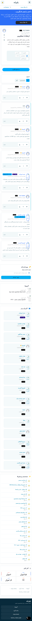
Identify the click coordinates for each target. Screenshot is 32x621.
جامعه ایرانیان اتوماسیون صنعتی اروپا (17, 291)
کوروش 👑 (22, 345)
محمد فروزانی (22, 313)
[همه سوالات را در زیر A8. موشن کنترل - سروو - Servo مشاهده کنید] (16, 544)
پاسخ (5, 97)
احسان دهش (22, 431)
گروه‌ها (27, 588)
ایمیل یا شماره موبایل (26, 269)
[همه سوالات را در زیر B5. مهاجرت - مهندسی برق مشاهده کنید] (16, 554)
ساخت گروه (21, 588)
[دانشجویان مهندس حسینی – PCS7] (28, 298)
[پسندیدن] (4, 34)
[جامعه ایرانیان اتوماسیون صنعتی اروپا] (28, 290)
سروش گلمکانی (21, 441)
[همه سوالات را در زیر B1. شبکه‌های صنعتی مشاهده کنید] (16, 521)
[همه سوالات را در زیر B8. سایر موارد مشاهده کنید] (16, 493)
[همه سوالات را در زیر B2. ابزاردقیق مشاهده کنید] (16, 526)
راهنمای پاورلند (14, 588)
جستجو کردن (6, 7)
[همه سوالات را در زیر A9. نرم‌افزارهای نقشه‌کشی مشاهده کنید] (16, 512)
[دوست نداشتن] (4, 40)
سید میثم (23, 366)
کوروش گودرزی (21, 388)
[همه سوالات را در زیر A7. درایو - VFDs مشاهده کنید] (16, 507)
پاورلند (16, 2)
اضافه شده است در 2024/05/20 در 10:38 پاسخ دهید (16, 218)
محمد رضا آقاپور (21, 334)
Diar (24, 420)
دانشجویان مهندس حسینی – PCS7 (18, 299)
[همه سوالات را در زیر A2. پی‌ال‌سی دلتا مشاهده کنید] (16, 535)
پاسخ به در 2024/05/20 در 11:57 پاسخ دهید (18, 131)
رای (28, 80)
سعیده (23, 409)
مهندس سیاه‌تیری (21, 323)
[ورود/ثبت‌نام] (2, 2)
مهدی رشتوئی (22, 356)
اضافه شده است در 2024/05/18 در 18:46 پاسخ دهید (16, 244)
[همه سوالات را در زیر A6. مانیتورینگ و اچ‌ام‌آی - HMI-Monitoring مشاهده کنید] (16, 484)
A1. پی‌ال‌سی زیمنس (24, 33)
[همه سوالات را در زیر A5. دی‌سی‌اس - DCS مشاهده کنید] (16, 540)
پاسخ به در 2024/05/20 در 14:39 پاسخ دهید (18, 197)
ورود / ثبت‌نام (16, 277)
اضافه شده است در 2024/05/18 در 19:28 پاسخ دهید (16, 176)
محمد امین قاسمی (21, 462)
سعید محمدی (22, 452)
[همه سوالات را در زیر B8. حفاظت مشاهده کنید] (16, 558)
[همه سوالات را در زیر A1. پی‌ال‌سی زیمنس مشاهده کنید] (16, 480)
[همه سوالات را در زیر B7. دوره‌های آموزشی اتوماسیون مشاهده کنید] (16, 498)
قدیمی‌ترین (22, 80)
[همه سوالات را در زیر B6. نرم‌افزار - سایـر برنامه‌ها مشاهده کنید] (16, 489)
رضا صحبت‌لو (22, 377)
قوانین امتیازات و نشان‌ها (24, 591)
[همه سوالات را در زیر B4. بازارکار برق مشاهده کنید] (16, 517)
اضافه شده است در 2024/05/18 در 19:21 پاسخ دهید (16, 88)
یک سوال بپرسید (24, 7)
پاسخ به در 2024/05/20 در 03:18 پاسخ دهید (18, 107)
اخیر (17, 80)
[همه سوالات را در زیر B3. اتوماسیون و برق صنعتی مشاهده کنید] (16, 503)
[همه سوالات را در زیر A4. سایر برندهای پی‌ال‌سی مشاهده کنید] (16, 530)
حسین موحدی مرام (21, 398)
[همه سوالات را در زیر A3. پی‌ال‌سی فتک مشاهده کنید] (16, 549)
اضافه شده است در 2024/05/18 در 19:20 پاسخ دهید (16, 154)
